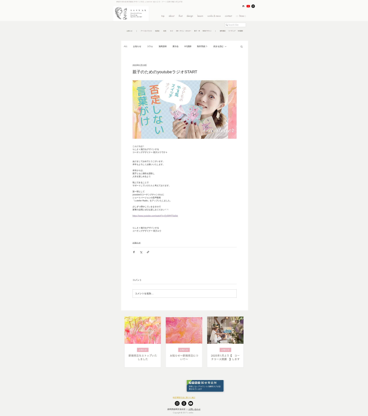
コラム (150, 46)
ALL (125, 46)
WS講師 (187, 46)
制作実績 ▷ (202, 46)
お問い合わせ (194, 409)
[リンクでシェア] (148, 252)
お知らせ (137, 46)
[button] (136, 31)
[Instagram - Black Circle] (253, 6)
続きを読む (218, 46)
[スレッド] (184, 403)
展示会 (175, 46)
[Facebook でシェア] (134, 252)
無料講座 (163, 46)
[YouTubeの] (248, 6)
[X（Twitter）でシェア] (141, 252)
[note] (243, 6)
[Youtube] (190, 403)
